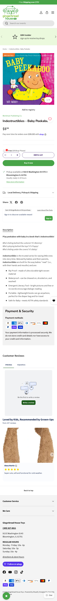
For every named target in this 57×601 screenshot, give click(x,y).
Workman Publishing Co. (12, 116)
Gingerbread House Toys (16, 592)
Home (5, 49)
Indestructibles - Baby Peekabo (19, 49)
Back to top (28, 490)
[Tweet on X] (11, 202)
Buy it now (28, 163)
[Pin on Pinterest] (21, 202)
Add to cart (38, 155)
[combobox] (28, 23)
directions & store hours (13, 556)
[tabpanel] (28, 268)
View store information (15, 182)
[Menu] (53, 12)
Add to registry (28, 109)
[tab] (8, 230)
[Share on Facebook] (16, 202)
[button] (47, 12)
